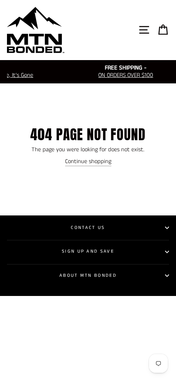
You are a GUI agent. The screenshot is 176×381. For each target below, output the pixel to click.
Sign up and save (88, 251)
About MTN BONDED (88, 275)
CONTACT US (88, 227)
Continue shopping (88, 162)
